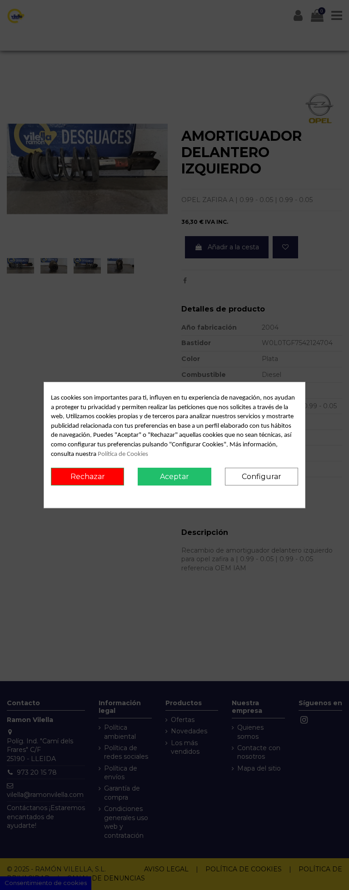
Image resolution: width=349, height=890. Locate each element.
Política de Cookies (123, 454)
